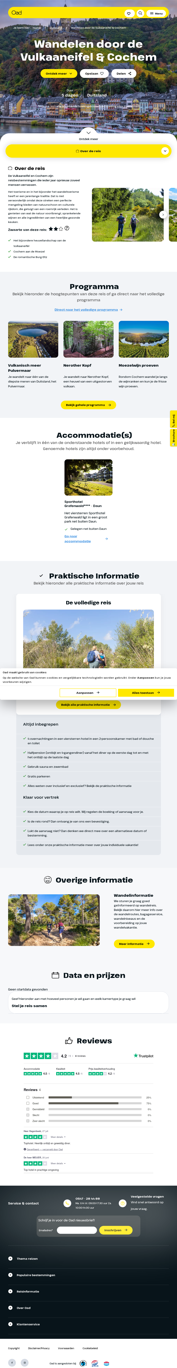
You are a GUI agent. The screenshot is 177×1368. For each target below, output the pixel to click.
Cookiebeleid (90, 1348)
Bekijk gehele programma (85, 405)
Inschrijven (112, 1230)
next (163, 215)
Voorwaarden (66, 1348)
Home (37, 27)
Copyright (14, 1348)
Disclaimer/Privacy (39, 1348)
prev (97, 215)
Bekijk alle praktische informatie (85, 705)
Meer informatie (131, 944)
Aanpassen (84, 693)
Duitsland (56, 27)
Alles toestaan (143, 693)
